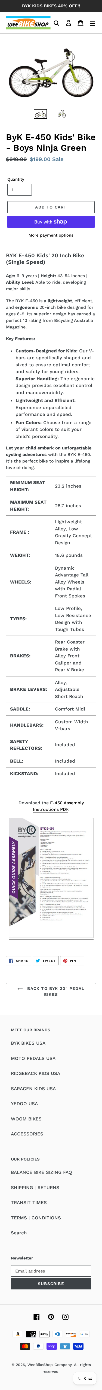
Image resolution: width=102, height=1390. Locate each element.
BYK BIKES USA (28, 1043)
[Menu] (92, 23)
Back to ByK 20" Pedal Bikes (55, 991)
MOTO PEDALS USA (33, 1058)
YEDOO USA (24, 1103)
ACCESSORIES (27, 1134)
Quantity (15, 179)
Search (19, 1232)
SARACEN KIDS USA (33, 1088)
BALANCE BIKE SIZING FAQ (41, 1172)
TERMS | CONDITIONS (36, 1217)
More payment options (51, 235)
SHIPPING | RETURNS (35, 1187)
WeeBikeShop (40, 1364)
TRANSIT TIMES (29, 1202)
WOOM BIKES (26, 1119)
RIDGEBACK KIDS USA (35, 1073)
